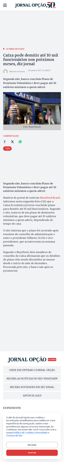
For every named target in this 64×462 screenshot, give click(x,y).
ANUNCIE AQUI (32, 395)
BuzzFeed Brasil (50, 197)
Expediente (12, 407)
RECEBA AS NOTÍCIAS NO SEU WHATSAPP (32, 378)
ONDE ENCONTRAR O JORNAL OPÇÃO (32, 370)
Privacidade (40, 432)
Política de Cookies (23, 432)
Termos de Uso (14, 435)
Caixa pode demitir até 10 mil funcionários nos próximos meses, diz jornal (30, 59)
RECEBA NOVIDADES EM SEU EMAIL (32, 387)
